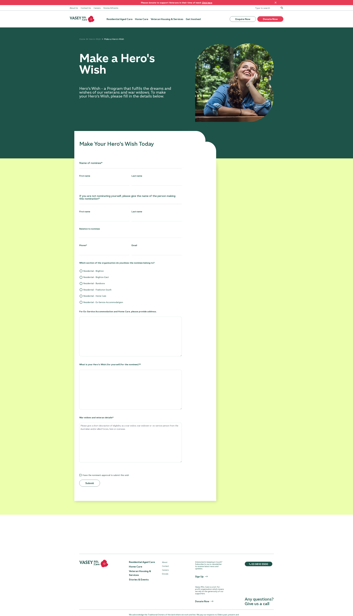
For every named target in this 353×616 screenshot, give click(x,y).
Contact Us (86, 8)
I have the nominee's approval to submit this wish (105, 475)
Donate (165, 574)
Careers (97, 8)
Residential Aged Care (120, 19)
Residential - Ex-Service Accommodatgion (103, 302)
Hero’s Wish (95, 39)
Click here (207, 2)
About (164, 562)
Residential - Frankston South (97, 289)
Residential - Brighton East (96, 277)
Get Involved (193, 19)
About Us (74, 8)
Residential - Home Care (94, 295)
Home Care (141, 19)
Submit (89, 483)
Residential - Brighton (93, 271)
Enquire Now (242, 19)
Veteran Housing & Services (167, 19)
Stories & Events (110, 8)
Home (82, 39)
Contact (165, 566)
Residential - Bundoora (94, 283)
